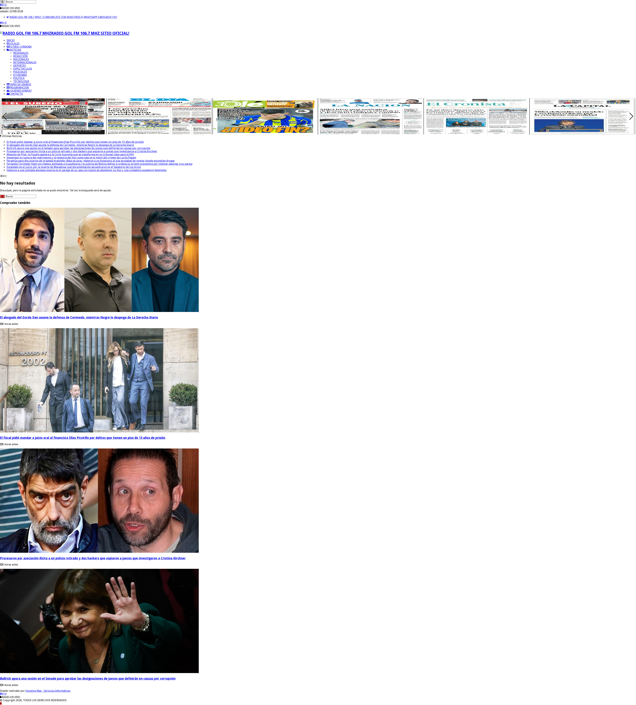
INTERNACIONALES (24, 62)
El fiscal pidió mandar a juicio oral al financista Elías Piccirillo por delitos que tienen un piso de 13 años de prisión (75, 141)
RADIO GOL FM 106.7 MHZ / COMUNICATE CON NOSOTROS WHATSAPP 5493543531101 (63, 17)
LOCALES (14, 43)
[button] (631, 116)
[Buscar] (2, 1)
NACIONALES (21, 59)
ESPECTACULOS (22, 68)
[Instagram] (2, 5)
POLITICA (19, 78)
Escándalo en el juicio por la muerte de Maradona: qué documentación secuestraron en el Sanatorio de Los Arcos (74, 167)
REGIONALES (20, 53)
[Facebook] (0, 5)
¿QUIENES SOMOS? (20, 90)
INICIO (11, 40)
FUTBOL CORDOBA (20, 46)
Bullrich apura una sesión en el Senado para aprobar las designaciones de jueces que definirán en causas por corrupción (78, 148)
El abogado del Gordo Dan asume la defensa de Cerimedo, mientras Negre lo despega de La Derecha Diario (70, 145)
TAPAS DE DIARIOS (20, 84)
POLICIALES (20, 71)
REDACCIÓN (20, 56)
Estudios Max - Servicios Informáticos (48, 690)
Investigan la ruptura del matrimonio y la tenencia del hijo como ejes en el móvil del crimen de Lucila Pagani (71, 157)
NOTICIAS (15, 49)
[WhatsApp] (5, 5)
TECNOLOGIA (21, 81)
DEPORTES (19, 65)
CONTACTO (16, 93)
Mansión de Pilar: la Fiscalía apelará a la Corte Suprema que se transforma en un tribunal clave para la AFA (70, 154)
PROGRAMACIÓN (19, 87)
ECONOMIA (20, 75)
